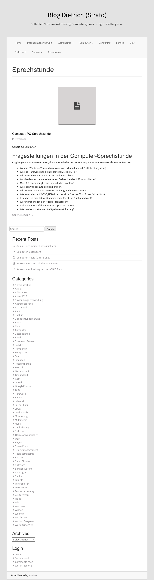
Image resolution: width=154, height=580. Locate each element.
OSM (17, 438)
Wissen (19, 510)
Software (20, 465)
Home (18, 42)
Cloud (18, 326)
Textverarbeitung (24, 491)
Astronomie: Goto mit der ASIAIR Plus (37, 263)
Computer (85, 42)
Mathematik (21, 412)
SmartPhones (22, 461)
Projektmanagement (26, 450)
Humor (18, 397)
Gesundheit (21, 375)
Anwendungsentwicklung (29, 300)
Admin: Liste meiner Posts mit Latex (36, 246)
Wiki (17, 502)
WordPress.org (23, 565)
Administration (23, 285)
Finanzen (20, 360)
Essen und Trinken (25, 341)
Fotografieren (23, 363)
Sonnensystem (23, 468)
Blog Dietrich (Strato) (77, 15)
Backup (19, 315)
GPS (17, 390)
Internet (19, 401)
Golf (132, 42)
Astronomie (65, 42)
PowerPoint (21, 446)
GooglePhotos (23, 386)
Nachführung (22, 427)
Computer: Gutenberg (29, 251)
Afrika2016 (21, 296)
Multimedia (21, 420)
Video (18, 498)
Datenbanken (22, 333)
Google (19, 382)
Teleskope (21, 487)
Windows (20, 506)
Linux (17, 408)
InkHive (33, 575)
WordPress (21, 517)
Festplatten (21, 352)
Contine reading (22, 215)
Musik (18, 423)
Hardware (20, 393)
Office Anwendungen (26, 435)
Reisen (36, 52)
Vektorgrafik (22, 495)
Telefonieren (22, 483)
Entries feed (22, 558)
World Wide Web (24, 525)
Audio (18, 311)
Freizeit (19, 367)
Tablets (19, 480)
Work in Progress (24, 521)
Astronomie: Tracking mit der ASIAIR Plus (39, 269)
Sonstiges (20, 472)
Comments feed (24, 562)
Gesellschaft (22, 371)
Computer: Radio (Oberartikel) (33, 257)
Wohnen (19, 513)
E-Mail (18, 337)
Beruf (18, 322)
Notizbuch (20, 52)
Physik (18, 442)
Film (17, 356)
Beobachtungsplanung (27, 318)
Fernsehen (21, 348)
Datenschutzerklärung (39, 42)
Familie (120, 42)
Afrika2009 (21, 292)
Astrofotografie (24, 303)
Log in (18, 554)
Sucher (19, 476)
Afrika (18, 288)
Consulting (105, 42)
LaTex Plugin (22, 405)
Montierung (21, 416)
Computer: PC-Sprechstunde (31, 133)
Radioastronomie (24, 453)
